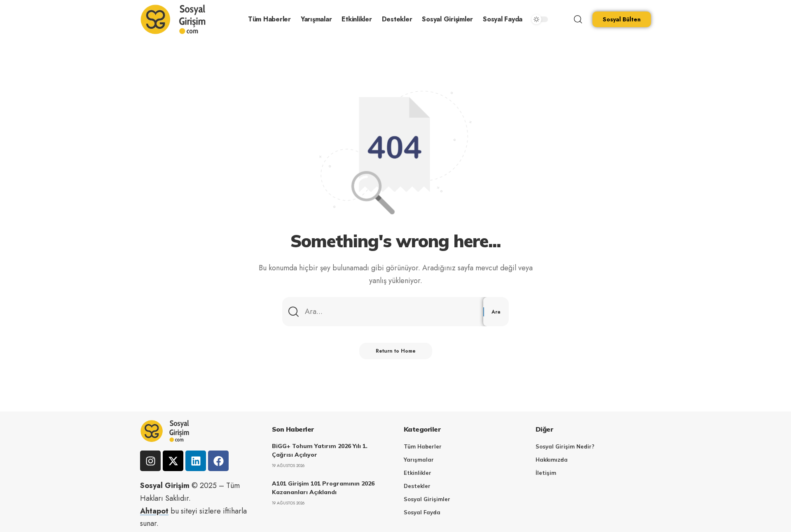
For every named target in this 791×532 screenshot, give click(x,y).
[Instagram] (150, 461)
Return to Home (396, 351)
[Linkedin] (195, 461)
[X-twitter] (173, 461)
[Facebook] (218, 461)
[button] (578, 19)
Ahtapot (154, 511)
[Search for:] (391, 311)
